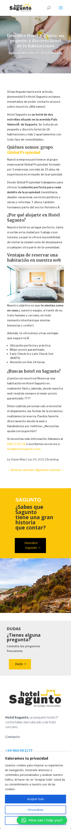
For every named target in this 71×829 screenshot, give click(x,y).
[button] (42, 820)
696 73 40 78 (16, 444)
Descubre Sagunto (31, 545)
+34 (19, 750)
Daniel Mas (20, 53)
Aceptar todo (35, 799)
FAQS (19, 664)
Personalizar (35, 810)
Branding (56, 53)
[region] (35, 790)
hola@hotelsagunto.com (23, 449)
